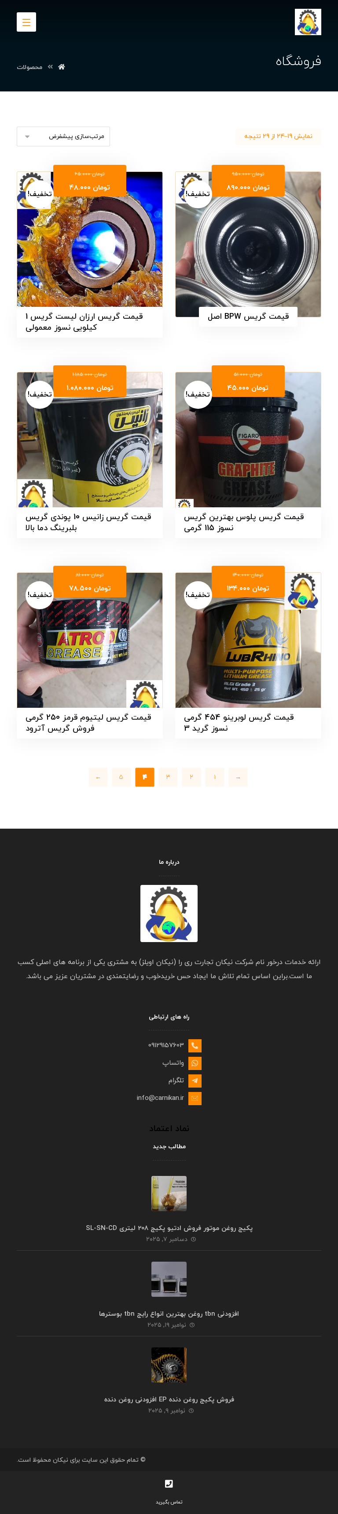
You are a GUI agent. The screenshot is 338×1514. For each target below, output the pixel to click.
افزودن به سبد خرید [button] (243, 198)
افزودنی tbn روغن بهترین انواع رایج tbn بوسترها (169, 1314)
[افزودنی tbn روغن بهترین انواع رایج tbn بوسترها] (169, 1279)
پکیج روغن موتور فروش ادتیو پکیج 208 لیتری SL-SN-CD (169, 1228)
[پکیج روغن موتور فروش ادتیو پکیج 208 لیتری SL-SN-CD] (169, 1193)
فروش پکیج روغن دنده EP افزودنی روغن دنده (169, 1400)
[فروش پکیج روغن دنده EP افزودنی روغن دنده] (169, 1365)
